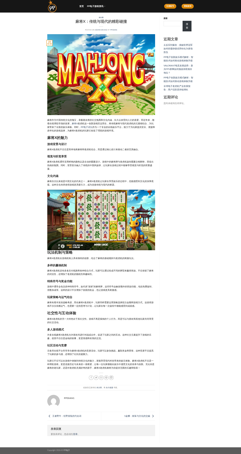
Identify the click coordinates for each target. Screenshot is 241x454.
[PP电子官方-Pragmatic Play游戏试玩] (61, 6)
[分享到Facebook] (91, 377)
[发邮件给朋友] (101, 377)
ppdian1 (113, 30)
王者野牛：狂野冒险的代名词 (66, 416)
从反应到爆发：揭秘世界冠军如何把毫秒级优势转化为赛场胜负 (178, 48)
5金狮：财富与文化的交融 (137, 416)
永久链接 (109, 387)
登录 (75, 434)
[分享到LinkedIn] (111, 377)
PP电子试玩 (86, 127)
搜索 (166, 18)
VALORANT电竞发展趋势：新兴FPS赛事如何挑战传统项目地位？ (178, 69)
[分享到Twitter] (96, 377)
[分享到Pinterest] (106, 377)
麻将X (75, 123)
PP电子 (66, 450)
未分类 (101, 17)
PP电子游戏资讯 (95, 6)
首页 (81, 6)
